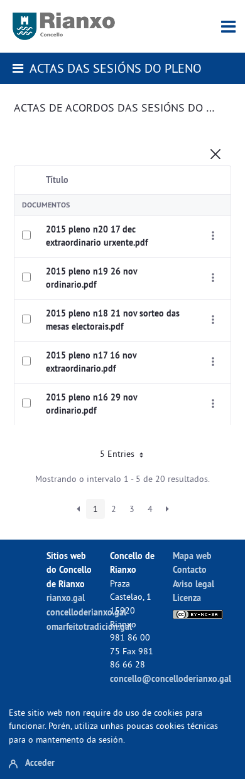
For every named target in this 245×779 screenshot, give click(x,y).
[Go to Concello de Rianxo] (64, 26)
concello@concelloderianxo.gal (170, 678)
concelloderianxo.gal (86, 612)
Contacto (190, 569)
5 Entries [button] (118, 453)
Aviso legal (193, 584)
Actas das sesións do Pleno (116, 68)
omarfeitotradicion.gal (89, 626)
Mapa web (192, 556)
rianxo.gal (65, 598)
